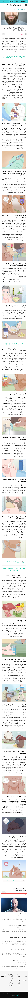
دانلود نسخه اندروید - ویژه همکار (10, 985)
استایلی (24, 9)
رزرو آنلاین (16, 1)
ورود (3, 1)
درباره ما (25, 979)
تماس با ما (25, 980)
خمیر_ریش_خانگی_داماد (17, 888)
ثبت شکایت (18, 985)
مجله (26, 982)
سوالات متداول (18, 979)
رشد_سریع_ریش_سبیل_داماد (21, 890)
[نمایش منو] (26, 5)
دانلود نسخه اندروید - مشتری (11, 980)
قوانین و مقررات (18, 982)
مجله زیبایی (11, 1)
